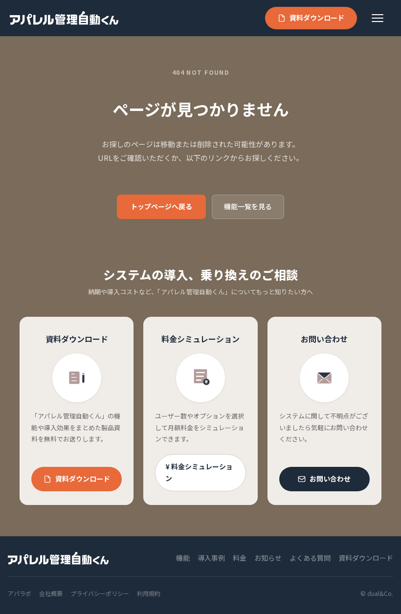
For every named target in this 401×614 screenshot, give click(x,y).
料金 (239, 558)
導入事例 (211, 558)
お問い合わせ (330, 478)
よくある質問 (310, 558)
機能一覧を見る (248, 206)
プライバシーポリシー (99, 593)
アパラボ (19, 593)
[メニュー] (381, 18)
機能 (183, 558)
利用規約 (148, 593)
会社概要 (51, 593)
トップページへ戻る (161, 206)
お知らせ (268, 558)
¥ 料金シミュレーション (199, 472)
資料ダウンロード (317, 17)
